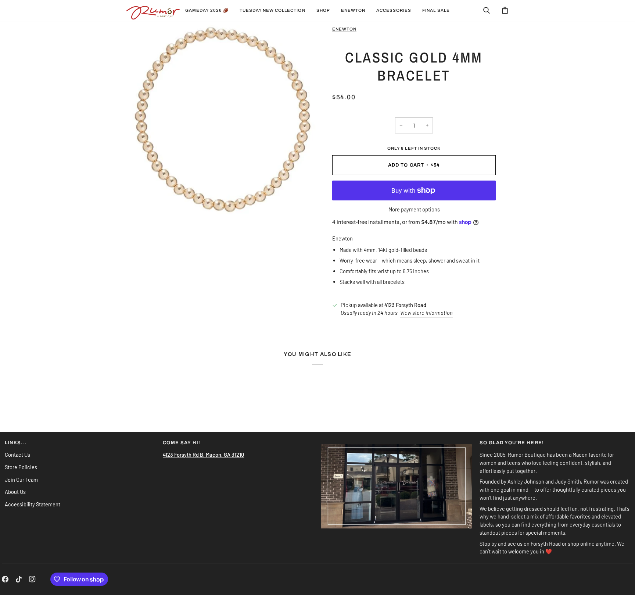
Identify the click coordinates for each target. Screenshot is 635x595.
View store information (426, 312)
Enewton (344, 29)
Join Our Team (21, 479)
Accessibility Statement (32, 504)
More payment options (414, 209)
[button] (272, 10)
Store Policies (21, 467)
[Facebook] (5, 579)
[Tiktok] (19, 579)
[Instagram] (32, 579)
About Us (15, 491)
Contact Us (17, 454)
